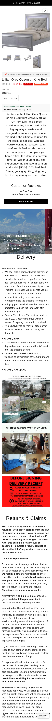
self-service (12, 552)
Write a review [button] (26, 201)
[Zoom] (44, 10)
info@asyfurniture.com (22, 74)
